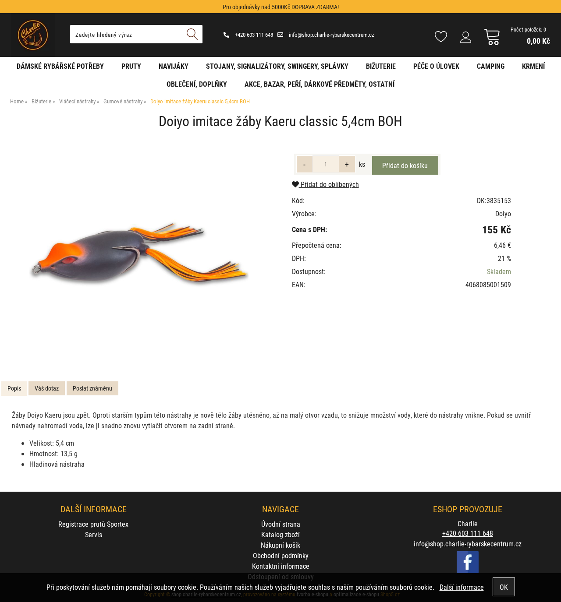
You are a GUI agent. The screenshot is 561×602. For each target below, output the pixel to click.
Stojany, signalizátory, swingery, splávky (277, 65)
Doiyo (503, 213)
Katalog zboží (280, 534)
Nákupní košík (280, 544)
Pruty (131, 65)
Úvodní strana (280, 523)
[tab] (14, 388)
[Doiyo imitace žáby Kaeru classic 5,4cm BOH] (139, 254)
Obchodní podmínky (281, 555)
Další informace (462, 586)
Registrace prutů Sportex (93, 523)
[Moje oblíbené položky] (441, 37)
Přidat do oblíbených (329, 184)
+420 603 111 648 (253, 35)
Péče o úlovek (436, 65)
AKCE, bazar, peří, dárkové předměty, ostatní (319, 83)
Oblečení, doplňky (197, 83)
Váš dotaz (47, 388)
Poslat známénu (92, 388)
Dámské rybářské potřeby (60, 65)
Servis (93, 534)
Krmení (533, 65)
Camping (490, 65)
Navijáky (173, 65)
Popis (14, 388)
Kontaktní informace (280, 565)
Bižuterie (381, 65)
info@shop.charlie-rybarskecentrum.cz (331, 35)
